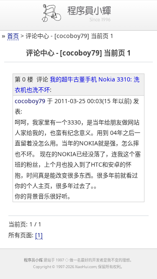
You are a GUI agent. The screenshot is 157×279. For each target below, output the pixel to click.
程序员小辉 (33, 260)
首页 (13, 36)
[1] (39, 235)
